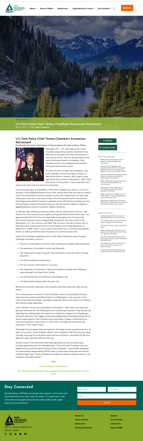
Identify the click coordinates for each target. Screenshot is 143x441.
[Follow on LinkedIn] (15, 434)
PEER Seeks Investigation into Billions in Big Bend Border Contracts (112, 161)
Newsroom (63, 9)
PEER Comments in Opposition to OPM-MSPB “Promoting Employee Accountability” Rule (113, 195)
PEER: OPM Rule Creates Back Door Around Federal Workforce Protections (113, 182)
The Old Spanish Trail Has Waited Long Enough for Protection (113, 221)
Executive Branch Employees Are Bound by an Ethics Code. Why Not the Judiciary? (114, 238)
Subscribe (109, 147)
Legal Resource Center (82, 9)
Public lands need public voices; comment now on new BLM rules (113, 251)
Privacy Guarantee (83, 427)
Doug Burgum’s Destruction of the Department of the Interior (113, 217)
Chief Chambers (42, 127)
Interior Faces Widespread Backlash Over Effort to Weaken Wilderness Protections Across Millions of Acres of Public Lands (113, 168)
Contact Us (116, 423)
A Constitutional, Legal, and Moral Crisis (114, 226)
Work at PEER (116, 427)
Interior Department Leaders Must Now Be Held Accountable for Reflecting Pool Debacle (114, 176)
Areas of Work (46, 9)
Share (108, 140)
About (32, 9)
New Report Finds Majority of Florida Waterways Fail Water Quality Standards (112, 189)
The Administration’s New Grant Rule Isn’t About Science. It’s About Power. (113, 245)
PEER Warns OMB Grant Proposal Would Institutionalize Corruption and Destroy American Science (114, 202)
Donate (127, 8)
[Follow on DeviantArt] (25, 434)
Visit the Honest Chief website (53, 366)
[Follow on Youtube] (20, 434)
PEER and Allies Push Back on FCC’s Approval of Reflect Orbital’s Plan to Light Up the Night (113, 232)
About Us (79, 415)
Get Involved (103, 9)
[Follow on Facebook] (6, 434)
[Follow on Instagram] (10, 434)
